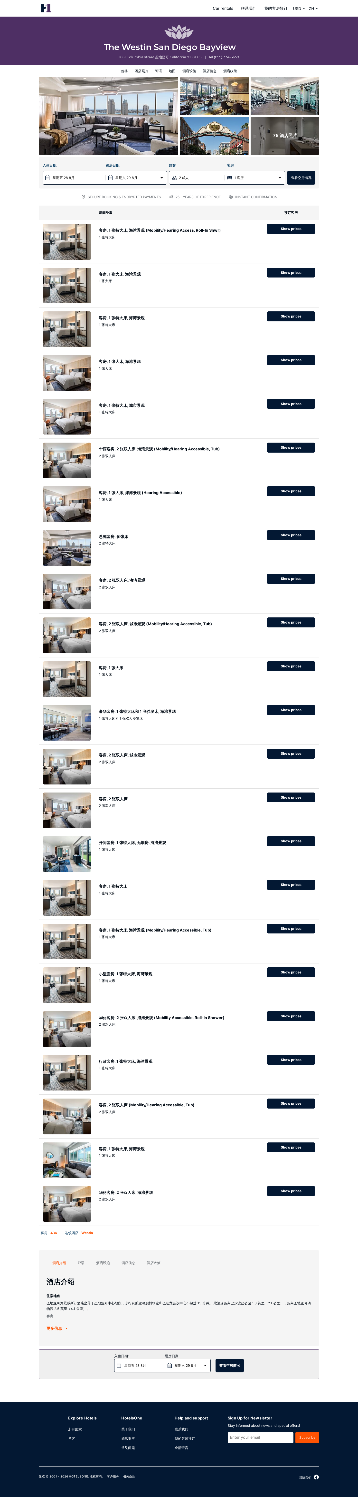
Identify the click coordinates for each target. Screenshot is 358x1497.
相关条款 (129, 1476)
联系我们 (248, 8)
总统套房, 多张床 (113, 536)
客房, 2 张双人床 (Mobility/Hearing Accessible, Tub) (147, 1104)
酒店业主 (128, 1438)
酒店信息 (210, 71)
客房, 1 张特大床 (113, 886)
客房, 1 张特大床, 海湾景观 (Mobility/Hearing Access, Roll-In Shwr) (160, 230)
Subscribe (307, 1437)
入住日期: (50, 165)
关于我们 (128, 1429)
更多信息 (54, 1328)
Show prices (291, 229)
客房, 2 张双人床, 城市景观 (122, 755)
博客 (71, 1438)
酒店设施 (189, 71)
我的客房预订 (276, 8)
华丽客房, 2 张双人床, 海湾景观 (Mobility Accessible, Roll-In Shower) (162, 1017)
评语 (158, 71)
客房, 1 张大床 (111, 667)
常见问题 (128, 1448)
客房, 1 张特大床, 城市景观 (122, 405)
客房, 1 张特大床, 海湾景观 (122, 317)
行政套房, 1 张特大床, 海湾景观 (125, 1061)
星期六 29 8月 (126, 178)
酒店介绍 (59, 1263)
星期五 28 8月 (64, 178)
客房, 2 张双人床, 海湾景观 (122, 580)
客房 (230, 165)
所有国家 (75, 1429)
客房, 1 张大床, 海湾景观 (120, 274)
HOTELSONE (78, 1476)
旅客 (172, 165)
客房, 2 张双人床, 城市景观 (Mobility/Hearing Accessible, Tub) (155, 623)
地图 (172, 71)
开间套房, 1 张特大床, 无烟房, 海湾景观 (132, 842)
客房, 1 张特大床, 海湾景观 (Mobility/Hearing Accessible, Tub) (155, 930)
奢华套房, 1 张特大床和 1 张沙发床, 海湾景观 (137, 711)
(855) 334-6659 (226, 57)
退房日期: (113, 165)
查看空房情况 (301, 178)
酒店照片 (141, 71)
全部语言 (181, 1448)
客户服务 (113, 1476)
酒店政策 (230, 71)
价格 (124, 71)
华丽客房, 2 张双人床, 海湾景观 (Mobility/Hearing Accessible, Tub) (159, 448)
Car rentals (223, 8)
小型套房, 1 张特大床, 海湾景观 (125, 973)
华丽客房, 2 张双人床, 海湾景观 (126, 1192)
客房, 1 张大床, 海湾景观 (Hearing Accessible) (140, 492)
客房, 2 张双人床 (113, 798)
